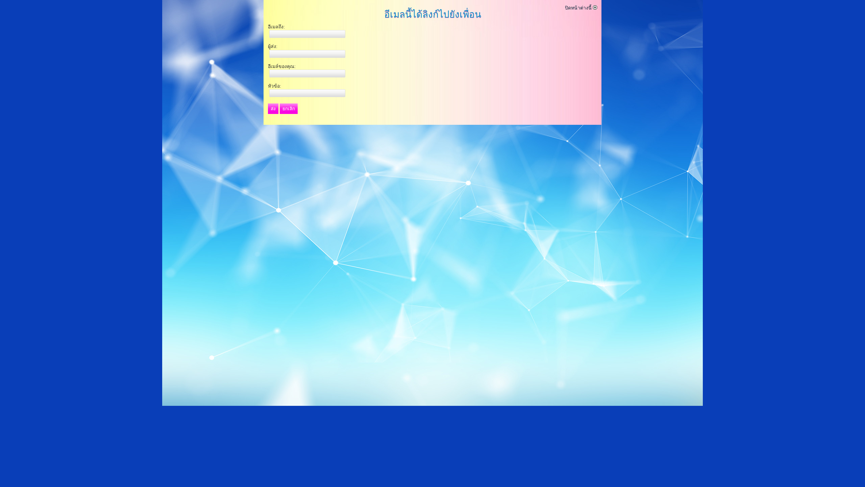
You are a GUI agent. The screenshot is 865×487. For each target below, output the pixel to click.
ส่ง (273, 108)
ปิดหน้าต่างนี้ (579, 7)
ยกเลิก (288, 108)
